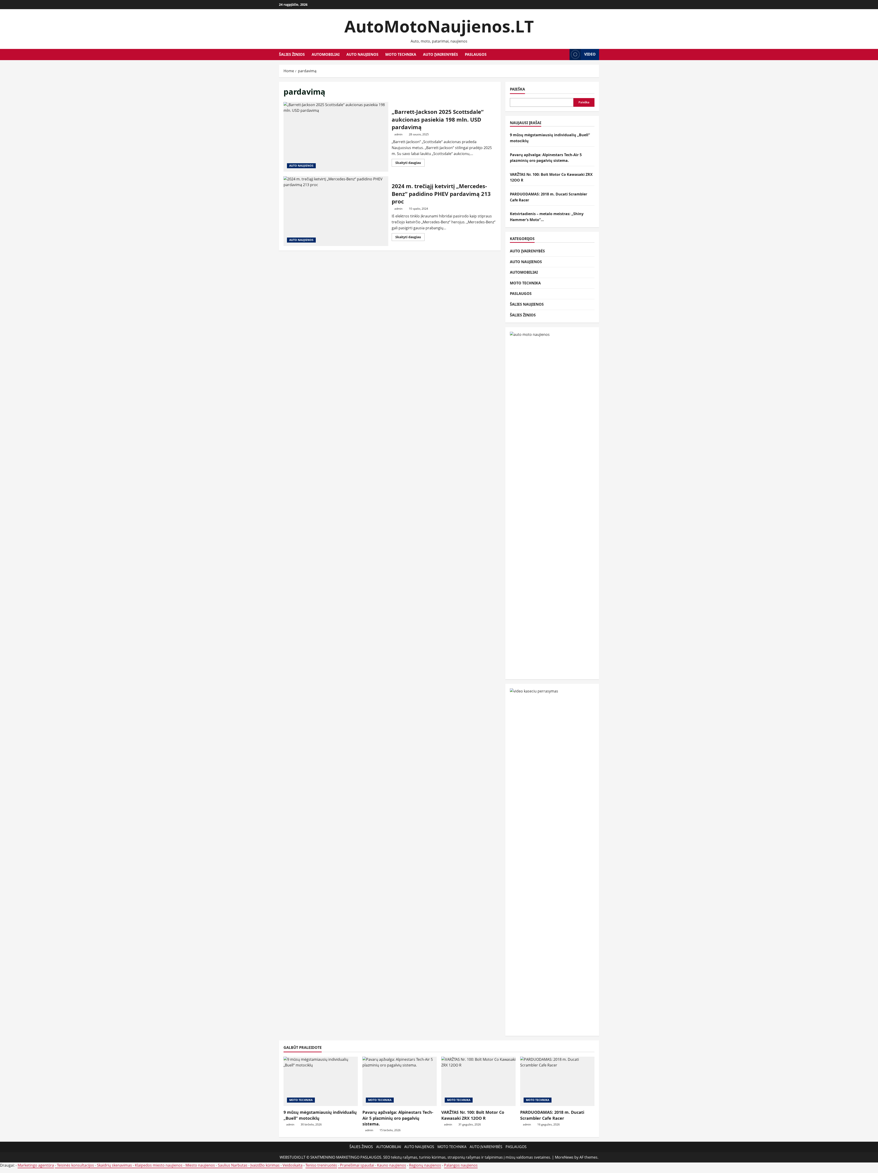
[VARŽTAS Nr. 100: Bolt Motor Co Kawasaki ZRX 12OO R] (478, 1081)
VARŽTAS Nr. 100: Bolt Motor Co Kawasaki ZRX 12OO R (472, 1115)
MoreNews (564, 1157)
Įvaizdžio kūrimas (265, 1165)
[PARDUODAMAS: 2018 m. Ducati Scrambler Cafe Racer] (557, 1081)
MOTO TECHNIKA (400, 54)
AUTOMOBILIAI (326, 54)
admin (398, 134)
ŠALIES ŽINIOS (292, 54)
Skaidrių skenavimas (114, 1165)
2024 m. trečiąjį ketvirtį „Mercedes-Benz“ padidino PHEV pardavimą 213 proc (336, 211)
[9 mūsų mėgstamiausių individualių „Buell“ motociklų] (321, 1081)
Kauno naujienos (391, 1165)
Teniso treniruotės (321, 1165)
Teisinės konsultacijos (75, 1165)
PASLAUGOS (476, 54)
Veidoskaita (292, 1165)
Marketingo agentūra (36, 1165)
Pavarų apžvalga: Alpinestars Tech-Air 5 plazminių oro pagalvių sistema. (397, 1117)
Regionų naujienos (425, 1165)
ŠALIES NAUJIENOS (527, 304)
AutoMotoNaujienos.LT (439, 26)
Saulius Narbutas (232, 1165)
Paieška (517, 89)
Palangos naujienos (461, 1165)
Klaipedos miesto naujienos (158, 1165)
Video (590, 54)
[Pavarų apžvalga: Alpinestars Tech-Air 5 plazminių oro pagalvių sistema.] (399, 1081)
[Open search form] (564, 54)
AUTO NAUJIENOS (362, 54)
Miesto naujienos (200, 1165)
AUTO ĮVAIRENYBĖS (440, 54)
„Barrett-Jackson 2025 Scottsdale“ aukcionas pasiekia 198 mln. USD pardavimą (336, 137)
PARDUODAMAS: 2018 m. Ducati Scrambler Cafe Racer (552, 1115)
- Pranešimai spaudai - (357, 1165)
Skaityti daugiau (410, 163)
